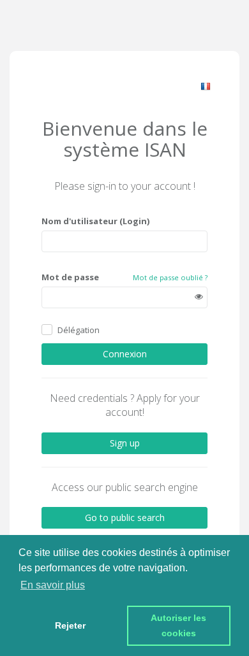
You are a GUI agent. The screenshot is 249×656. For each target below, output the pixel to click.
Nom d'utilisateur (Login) (95, 221)
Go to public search (125, 517)
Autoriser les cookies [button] (180, 625)
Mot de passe (70, 277)
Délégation (78, 330)
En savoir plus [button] (52, 585)
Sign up (125, 443)
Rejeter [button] (70, 625)
